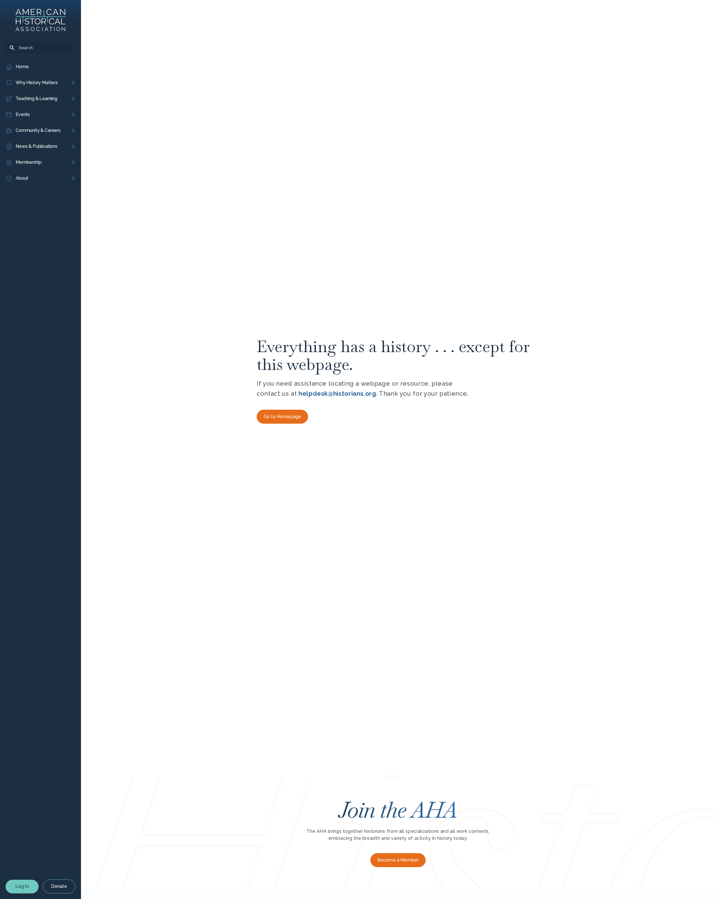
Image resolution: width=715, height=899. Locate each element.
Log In (22, 886)
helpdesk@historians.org (337, 393)
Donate (59, 886)
